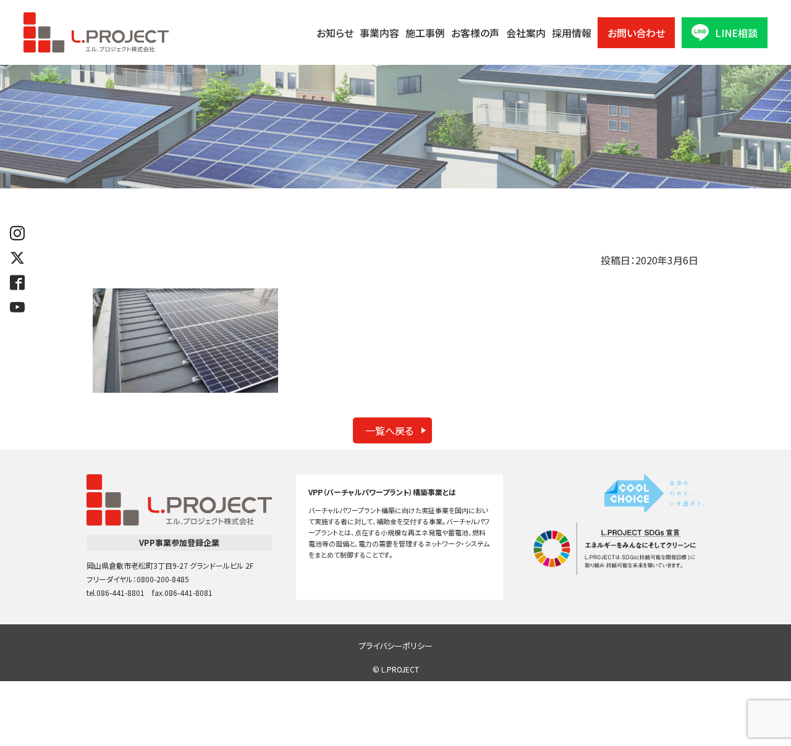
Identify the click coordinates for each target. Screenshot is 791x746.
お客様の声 (475, 32)
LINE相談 (736, 32)
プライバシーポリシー (395, 646)
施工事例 (425, 32)
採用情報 (571, 32)
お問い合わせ (636, 32)
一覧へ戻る (389, 430)
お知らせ (334, 32)
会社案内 (526, 32)
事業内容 (379, 32)
